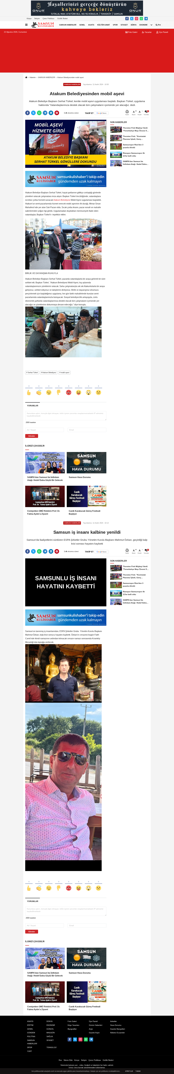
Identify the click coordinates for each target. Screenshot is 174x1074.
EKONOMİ (143, 25)
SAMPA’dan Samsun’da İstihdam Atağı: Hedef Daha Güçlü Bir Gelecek (45, 478)
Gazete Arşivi (94, 1033)
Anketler (113, 1021)
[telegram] (45, 113)
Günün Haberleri (95, 1025)
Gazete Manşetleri (117, 1029)
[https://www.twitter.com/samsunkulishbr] (131, 18)
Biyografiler (72, 1029)
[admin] (146, 18)
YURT (29, 1051)
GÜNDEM (31, 1033)
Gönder (31, 436)
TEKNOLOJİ (51, 1047)
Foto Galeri (132, 32)
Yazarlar (148, 32)
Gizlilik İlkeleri (62, 18)
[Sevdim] (48, 388)
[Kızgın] (68, 388)
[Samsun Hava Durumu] (86, 462)
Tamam (137, 1071)
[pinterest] (57, 113)
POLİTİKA (31, 1036)
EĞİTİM (30, 1025)
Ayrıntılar (129, 1071)
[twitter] (33, 113)
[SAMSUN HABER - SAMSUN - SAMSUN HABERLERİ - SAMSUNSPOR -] (43, 24)
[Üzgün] (98, 388)
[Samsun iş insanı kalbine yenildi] (65, 582)
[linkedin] (51, 113)
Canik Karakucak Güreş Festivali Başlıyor (84, 512)
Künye (29, 18)
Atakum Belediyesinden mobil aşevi (70, 77)
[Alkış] (39, 388)
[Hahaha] (78, 388)
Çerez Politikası (48, 18)
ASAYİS (91, 25)
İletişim (37, 18)
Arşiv (91, 1029)
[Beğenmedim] (58, 388)
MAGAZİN (50, 1033)
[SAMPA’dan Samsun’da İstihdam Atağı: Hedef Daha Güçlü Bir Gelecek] (45, 462)
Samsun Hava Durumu (80, 477)
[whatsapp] (39, 113)
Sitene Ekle (68, 1060)
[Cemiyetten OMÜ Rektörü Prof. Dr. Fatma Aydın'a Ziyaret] (45, 496)
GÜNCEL (50, 1029)
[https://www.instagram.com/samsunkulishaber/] (136, 18)
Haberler (33, 77)
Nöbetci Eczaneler (117, 1033)
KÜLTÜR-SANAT (103, 25)
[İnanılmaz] (88, 388)
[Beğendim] (29, 388)
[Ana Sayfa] (26, 78)
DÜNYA (133, 25)
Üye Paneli (163, 32)
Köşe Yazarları (73, 1025)
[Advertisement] (87, 55)
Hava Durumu (115, 1025)
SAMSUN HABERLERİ (67, 25)
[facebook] (27, 113)
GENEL (82, 25)
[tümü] (151, 25)
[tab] (32, 405)
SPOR (115, 25)
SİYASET (124, 25)
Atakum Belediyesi (62, 200)
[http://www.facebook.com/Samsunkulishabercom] (127, 18)
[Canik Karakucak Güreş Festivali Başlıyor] (86, 496)
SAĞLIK (49, 1036)
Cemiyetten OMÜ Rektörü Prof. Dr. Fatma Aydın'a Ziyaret (43, 512)
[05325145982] (141, 18)
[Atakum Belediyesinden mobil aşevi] (65, 144)
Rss (60, 1060)
